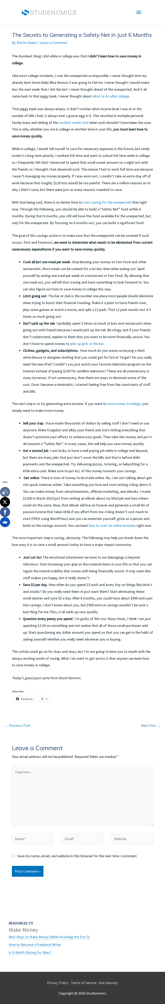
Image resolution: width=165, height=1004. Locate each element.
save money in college (124, 403)
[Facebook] (5, 512)
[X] (5, 502)
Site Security (108, 982)
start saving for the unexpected (107, 202)
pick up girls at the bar (86, 343)
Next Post (151, 725)
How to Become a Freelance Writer (35, 944)
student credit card (74, 122)
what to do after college (111, 96)
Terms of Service (83, 982)
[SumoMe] (5, 522)
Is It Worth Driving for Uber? (30, 952)
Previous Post (17, 725)
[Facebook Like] (5, 492)
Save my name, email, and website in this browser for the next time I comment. (77, 856)
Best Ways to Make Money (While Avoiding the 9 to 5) (49, 937)
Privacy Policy (57, 982)
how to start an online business (112, 525)
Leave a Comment (53, 42)
